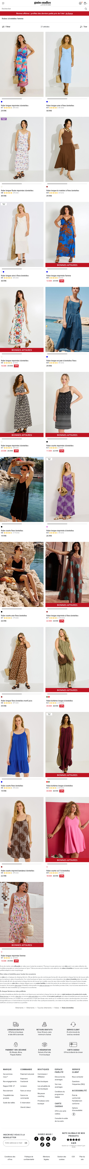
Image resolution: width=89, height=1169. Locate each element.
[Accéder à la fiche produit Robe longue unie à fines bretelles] (67, 64)
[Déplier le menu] (4, 3)
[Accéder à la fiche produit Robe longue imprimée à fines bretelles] (67, 574)
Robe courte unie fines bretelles (14, 616)
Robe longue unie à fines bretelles (60, 105)
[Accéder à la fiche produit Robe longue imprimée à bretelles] (22, 64)
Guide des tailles (9, 1103)
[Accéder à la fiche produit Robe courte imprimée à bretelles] (67, 404)
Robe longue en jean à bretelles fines (61, 361)
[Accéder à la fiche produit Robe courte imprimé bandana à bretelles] (22, 829)
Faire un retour (25, 1091)
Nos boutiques (43, 1081)
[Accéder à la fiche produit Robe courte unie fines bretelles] (22, 574)
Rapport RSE (7, 1086)
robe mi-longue (44, 985)
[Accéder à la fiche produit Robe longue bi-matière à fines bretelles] (67, 149)
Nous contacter (77, 1077)
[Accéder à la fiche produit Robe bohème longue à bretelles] (67, 659)
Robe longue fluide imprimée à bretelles (17, 190)
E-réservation (25, 1103)
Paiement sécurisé (27, 1074)
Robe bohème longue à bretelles (59, 701)
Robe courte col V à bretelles (58, 871)
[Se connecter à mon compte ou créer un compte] (80, 3)
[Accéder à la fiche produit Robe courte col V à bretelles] (67, 829)
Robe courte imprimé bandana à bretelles (17, 871)
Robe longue (4, 996)
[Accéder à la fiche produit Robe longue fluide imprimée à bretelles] (22, 149)
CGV (73, 1157)
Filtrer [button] (8, 27)
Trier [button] (85, 27)
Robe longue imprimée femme (58, 276)
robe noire (17, 985)
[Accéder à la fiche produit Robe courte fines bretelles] (22, 489)
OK (26, 1143)
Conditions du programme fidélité (60, 1094)
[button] (73, 1114)
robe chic (18, 996)
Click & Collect (25, 1107)
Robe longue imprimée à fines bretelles (62, 616)
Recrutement (8, 1091)
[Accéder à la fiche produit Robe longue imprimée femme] (67, 234)
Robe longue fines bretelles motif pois (16, 701)
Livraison (23, 1086)
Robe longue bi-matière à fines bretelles (62, 190)
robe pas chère (33, 996)
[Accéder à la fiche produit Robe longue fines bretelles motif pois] (22, 659)
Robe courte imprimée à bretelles (59, 446)
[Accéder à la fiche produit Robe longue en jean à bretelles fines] (67, 319)
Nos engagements (10, 1081)
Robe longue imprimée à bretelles (14, 105)
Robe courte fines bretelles (12, 531)
